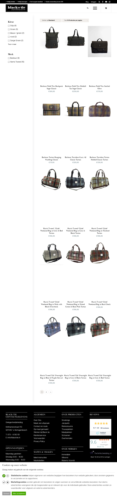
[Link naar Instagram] (109, 1)
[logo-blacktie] (17, 8)
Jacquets (65, 423)
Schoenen (66, 435)
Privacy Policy (39, 441)
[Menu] (94, 8)
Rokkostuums (67, 426)
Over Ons (37, 420)
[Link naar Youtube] (106, 1)
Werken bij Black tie (42, 432)
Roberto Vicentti (68, 461)
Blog (87, 2)
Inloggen (93, 2)
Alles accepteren (19, 493)
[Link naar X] (99, 1)
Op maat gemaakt (41, 429)
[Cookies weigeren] (7, 475)
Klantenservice (40, 435)
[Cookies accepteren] (3, 475)
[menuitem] (87, 1)
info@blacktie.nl (14, 438)
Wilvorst (65, 458)
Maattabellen (39, 461)
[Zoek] (87, 8)
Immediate (66, 455)
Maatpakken (67, 432)
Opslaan (6, 493)
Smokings (66, 420)
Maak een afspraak (42, 423)
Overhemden (67, 438)
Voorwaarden (39, 438)
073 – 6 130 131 (14, 435)
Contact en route (41, 426)
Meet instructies (40, 458)
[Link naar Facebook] (102, 1)
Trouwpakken (67, 429)
